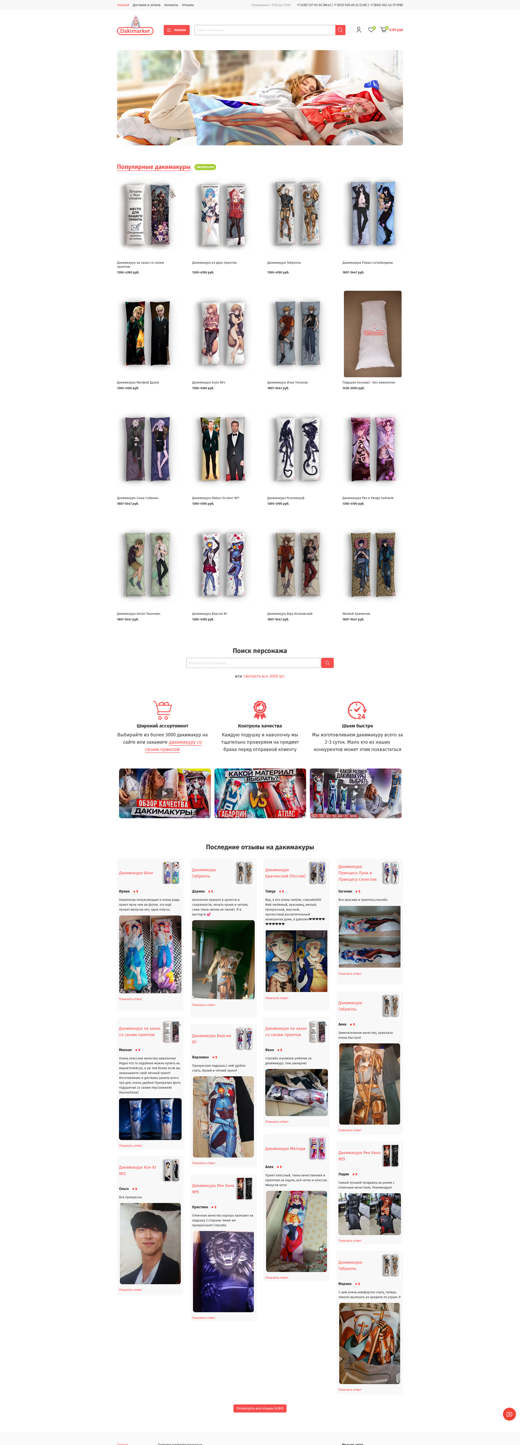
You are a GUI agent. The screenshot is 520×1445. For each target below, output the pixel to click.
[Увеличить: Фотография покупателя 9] (296, 1231)
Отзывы (188, 5)
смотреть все (205, 167)
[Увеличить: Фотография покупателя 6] (150, 1119)
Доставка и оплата (147, 5)
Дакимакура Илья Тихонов (287, 382)
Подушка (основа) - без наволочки (368, 382)
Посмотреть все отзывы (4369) (260, 1408)
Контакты (171, 5)
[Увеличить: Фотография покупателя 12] (223, 1271)
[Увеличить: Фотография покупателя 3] (296, 961)
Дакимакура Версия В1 (209, 614)
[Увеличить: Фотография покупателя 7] (296, 1092)
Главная (123, 5)
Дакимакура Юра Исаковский (290, 614)
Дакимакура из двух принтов (214, 263)
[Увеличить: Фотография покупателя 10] (369, 1214)
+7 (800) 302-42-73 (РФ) (386, 5)
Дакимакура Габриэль (284, 263)
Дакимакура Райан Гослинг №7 (215, 498)
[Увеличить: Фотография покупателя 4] (369, 937)
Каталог (180, 30)
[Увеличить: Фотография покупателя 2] (223, 959)
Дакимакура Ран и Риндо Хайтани (368, 498)
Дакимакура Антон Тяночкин (138, 614)
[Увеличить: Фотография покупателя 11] (150, 1243)
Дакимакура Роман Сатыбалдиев (367, 263)
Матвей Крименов (356, 614)
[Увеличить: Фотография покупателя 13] (369, 1343)
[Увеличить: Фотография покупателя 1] (150, 954)
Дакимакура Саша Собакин (137, 498)
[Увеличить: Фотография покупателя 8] (223, 1117)
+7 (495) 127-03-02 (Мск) (314, 5)
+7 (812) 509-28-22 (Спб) (350, 5)
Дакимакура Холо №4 (208, 382)
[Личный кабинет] (358, 30)
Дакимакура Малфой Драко (138, 382)
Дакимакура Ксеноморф (285, 498)
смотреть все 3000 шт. (264, 676)
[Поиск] (340, 30)
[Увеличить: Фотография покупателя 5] (369, 1084)
